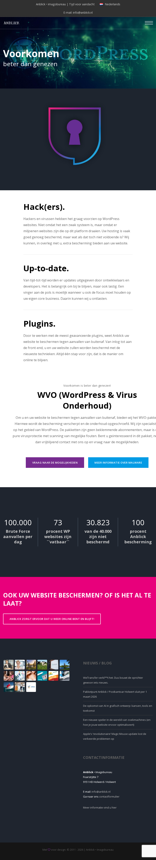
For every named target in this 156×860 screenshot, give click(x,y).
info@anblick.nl (83, 12)
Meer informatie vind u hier (100, 807)
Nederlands (112, 4)
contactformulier (109, 796)
